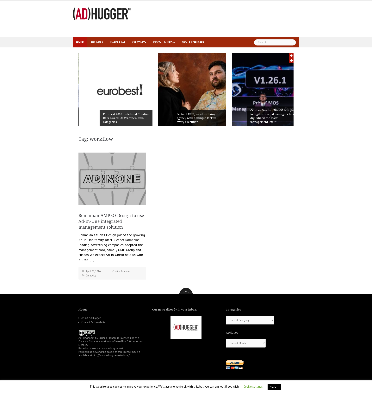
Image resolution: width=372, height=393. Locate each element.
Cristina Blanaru (121, 271)
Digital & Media (164, 42)
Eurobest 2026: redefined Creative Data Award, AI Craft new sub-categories (120, 118)
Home (80, 42)
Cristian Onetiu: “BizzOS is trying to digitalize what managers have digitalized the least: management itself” (266, 116)
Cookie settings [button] (253, 386)
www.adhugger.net (112, 348)
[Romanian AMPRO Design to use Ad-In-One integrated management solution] (112, 178)
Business (97, 42)
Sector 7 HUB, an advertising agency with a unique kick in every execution (190, 118)
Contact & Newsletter (94, 322)
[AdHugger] (102, 13)
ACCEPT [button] (274, 386)
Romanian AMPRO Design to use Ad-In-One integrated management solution (111, 221)
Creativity (139, 42)
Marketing (117, 42)
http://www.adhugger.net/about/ (111, 355)
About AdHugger (193, 42)
